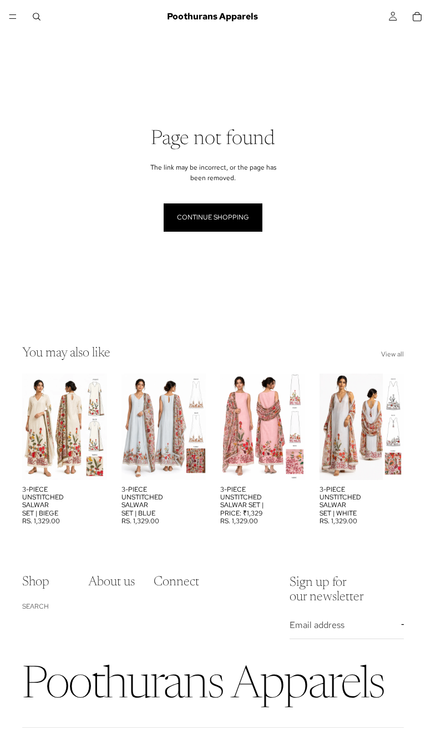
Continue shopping (213, 217)
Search (35, 606)
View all (392, 354)
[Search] (36, 16)
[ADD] (90, 463)
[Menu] (13, 16)
